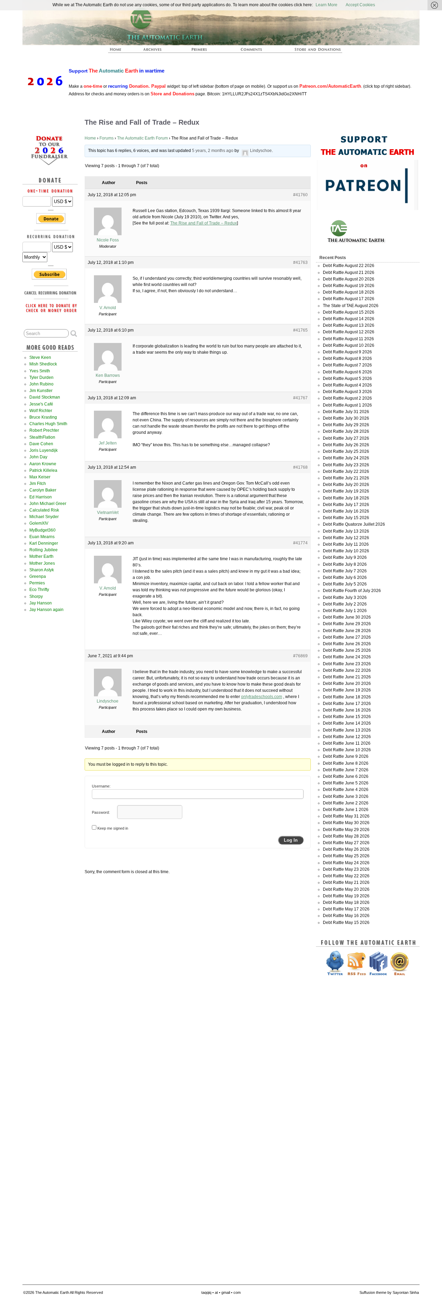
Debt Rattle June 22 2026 (347, 670)
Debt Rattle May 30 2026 (346, 822)
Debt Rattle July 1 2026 (345, 610)
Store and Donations (309, 51)
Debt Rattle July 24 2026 (346, 458)
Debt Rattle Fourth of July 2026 (352, 590)
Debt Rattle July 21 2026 (346, 478)
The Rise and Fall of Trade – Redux (203, 223)
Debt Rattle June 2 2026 (345, 803)
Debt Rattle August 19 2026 (348, 285)
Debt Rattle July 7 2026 (345, 571)
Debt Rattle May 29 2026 (346, 829)
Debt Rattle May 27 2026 (346, 842)
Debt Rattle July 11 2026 (346, 544)
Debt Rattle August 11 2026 (348, 338)
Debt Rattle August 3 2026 (347, 391)
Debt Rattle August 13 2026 (348, 325)
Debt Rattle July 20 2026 (346, 484)
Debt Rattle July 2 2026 (345, 604)
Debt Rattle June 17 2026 (347, 703)
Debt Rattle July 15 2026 (346, 517)
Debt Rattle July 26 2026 (346, 444)
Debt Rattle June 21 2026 (347, 677)
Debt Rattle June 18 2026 (347, 697)
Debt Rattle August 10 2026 (348, 345)
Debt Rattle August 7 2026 (347, 365)
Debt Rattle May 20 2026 (346, 889)
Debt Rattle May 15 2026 (346, 922)
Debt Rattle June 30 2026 (347, 617)
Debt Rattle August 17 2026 (348, 298)
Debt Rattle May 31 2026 (346, 816)
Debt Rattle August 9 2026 (347, 352)
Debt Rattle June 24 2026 (347, 657)
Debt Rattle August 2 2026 (347, 398)
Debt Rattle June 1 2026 (345, 809)
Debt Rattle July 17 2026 (346, 504)
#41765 (300, 330)
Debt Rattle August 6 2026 (347, 372)
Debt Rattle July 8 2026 (345, 564)
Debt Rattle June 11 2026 (347, 743)
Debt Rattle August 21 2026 (348, 272)
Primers (202, 51)
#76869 (300, 655)
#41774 (300, 543)
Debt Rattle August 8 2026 (347, 358)
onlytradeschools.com (261, 696)
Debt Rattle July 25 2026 (346, 451)
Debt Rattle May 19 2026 (346, 896)
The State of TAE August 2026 (350, 305)
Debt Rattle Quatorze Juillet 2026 (354, 524)
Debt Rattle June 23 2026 (347, 663)
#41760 (300, 194)
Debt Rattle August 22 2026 (348, 265)
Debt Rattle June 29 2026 (347, 623)
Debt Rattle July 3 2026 (345, 597)
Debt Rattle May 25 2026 (346, 855)
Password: (101, 812)
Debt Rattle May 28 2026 (346, 836)
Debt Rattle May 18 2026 (346, 902)
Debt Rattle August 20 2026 (348, 279)
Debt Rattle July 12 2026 (346, 537)
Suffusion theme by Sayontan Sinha (389, 1292)
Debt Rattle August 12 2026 (348, 332)
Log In (291, 840)
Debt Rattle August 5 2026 (347, 378)
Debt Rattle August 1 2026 (347, 405)
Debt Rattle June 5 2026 (345, 783)
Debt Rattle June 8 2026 (345, 763)
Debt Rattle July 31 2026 (346, 411)
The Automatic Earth (119, 51)
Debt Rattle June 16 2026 (347, 710)
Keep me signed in (112, 828)
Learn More (326, 4)
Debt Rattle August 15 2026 (348, 312)
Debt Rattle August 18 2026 (348, 292)
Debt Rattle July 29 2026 (346, 424)
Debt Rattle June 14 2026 (347, 723)
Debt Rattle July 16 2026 (346, 511)
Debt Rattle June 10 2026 (347, 749)
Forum (252, 51)
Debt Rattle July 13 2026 (346, 531)
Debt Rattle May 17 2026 (346, 909)
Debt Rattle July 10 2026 (346, 550)
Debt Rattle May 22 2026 (346, 875)
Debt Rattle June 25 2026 (347, 650)
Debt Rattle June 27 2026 (347, 637)
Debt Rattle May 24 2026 (346, 862)
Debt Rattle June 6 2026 (345, 776)
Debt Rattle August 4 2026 (347, 385)
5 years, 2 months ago (212, 150)
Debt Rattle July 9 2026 (345, 557)
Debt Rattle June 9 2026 (345, 756)
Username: (101, 786)
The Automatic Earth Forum (142, 138)
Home (90, 138)
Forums (106, 138)
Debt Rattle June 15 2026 (347, 716)
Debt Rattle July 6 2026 (345, 577)
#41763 (300, 262)
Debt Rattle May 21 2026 (346, 882)
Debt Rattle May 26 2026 (346, 849)
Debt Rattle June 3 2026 (345, 796)
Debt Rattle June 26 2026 (347, 643)
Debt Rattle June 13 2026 (347, 730)
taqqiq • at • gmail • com (221, 1292)
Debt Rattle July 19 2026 (346, 491)
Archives (155, 51)
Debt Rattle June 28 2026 (347, 630)
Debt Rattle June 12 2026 (347, 736)
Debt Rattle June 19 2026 (347, 690)
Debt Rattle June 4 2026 (345, 789)
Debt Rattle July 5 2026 (345, 584)
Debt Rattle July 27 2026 (346, 438)
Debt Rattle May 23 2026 (346, 869)
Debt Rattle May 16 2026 (346, 915)
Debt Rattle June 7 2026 (345, 769)
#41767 (300, 397)
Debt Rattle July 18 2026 (346, 498)
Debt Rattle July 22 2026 (346, 471)
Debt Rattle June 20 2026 (347, 683)
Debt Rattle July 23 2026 (346, 464)
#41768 (300, 467)
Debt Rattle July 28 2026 (346, 431)
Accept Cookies (360, 4)
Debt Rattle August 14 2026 (348, 318)
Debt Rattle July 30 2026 (346, 418)
